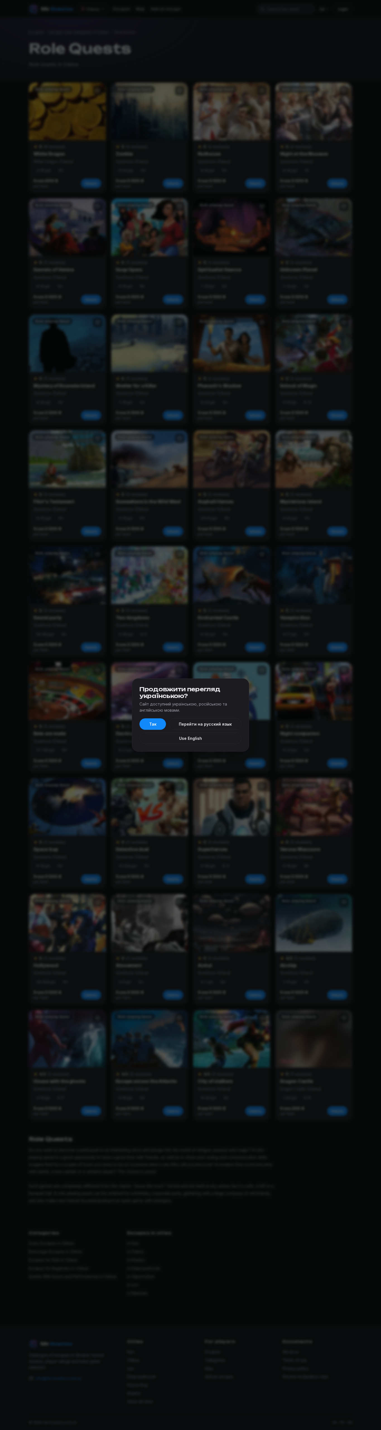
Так (152, 724)
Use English (190, 738)
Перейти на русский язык (205, 724)
